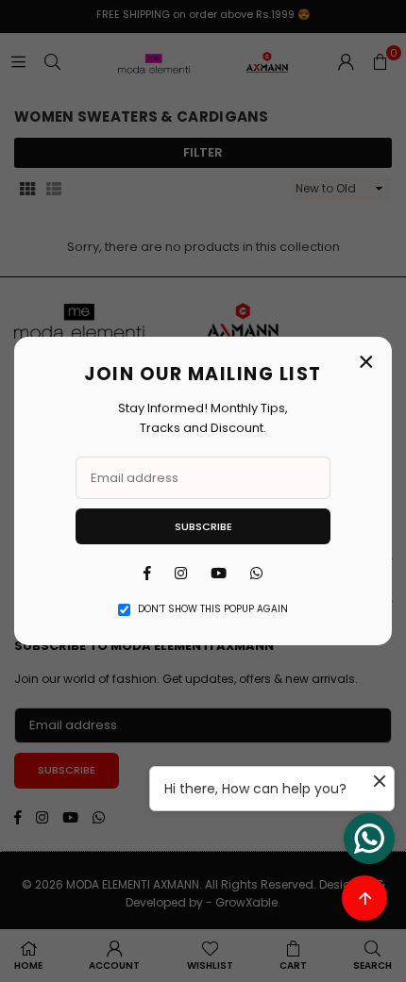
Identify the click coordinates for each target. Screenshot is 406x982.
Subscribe (203, 526)
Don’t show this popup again (213, 609)
